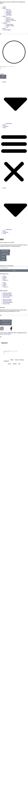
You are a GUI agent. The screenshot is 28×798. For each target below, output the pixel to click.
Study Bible (9, 12)
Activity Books (9, 24)
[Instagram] (2, 328)
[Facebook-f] (11, 328)
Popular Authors (10, 19)
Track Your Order (7, 294)
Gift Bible (8, 13)
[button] (14, 157)
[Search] (4, 353)
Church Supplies (7, 29)
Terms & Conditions (8, 295)
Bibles (4, 8)
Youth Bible (9, 15)
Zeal (7, 27)
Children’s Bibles (10, 25)
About (4, 127)
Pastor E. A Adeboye (11, 20)
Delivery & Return (7, 293)
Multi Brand (9, 123)
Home (4, 7)
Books (4, 16)
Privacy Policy (6, 297)
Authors (5, 277)
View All (8, 9)
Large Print (8, 11)
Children (5, 23)
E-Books (8, 21)
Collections (5, 126)
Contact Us (5, 280)
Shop (4, 28)
